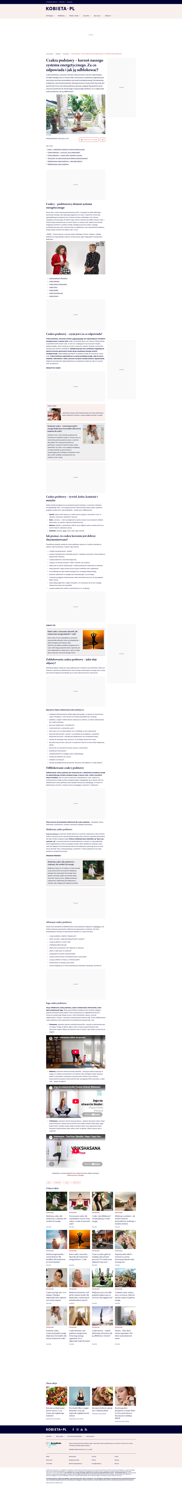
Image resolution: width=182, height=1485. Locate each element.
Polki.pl (94, 1460)
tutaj (61, 1482)
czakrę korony (53, 296)
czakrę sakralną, (54, 281)
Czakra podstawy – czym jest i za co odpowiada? (64, 152)
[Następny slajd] (135, 1396)
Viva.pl (116, 1456)
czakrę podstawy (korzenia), (58, 278)
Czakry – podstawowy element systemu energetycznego (66, 149)
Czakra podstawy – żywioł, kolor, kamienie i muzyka (65, 155)
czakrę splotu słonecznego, (58, 284)
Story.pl (116, 1464)
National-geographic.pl (75, 1464)
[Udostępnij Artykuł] (102, 139)
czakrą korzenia (77, 339)
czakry (67, 1182)
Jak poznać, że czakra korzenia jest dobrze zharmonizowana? (68, 158)
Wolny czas (76, 1182)
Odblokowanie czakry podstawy (58, 164)
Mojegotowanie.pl (74, 1460)
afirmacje (97, 927)
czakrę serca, (53, 287)
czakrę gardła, (53, 290)
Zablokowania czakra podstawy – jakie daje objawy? (65, 161)
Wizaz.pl (116, 1460)
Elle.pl (47, 1456)
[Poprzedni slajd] (46, 1396)
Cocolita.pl (49, 1464)
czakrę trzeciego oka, (56, 293)
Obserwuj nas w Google (90, 140)
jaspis (64, 531)
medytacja (57, 1182)
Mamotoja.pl (72, 1456)
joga (49, 1182)
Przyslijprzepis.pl (96, 1464)
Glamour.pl (49, 1460)
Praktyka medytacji (52, 834)
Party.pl (94, 1456)
